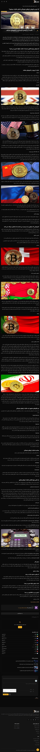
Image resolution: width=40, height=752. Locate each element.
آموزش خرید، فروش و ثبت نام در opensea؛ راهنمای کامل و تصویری (24, 661)
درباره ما (37, 742)
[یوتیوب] (33, 720)
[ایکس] (29, 720)
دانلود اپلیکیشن (36, 740)
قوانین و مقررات (16, 728)
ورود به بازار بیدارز (35, 738)
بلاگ (38, 6)
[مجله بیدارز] (36, 2)
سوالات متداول (16, 725)
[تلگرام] (36, 720)
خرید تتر (38, 733)
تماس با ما (36, 744)
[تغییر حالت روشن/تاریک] (4, 2)
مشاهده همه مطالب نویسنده (23, 607)
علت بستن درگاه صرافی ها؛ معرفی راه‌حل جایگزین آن (26, 670)
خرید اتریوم (37, 731)
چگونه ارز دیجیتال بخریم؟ (35, 602)
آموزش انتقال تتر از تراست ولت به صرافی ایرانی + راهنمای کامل (25, 667)
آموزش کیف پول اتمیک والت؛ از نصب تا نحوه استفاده (26, 664)
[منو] (2, 2)
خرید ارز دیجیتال (37, 727)
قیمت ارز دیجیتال (36, 725)
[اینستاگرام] (38, 720)
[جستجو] (6, 2)
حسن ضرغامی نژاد (30, 607)
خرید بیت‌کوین (37, 729)
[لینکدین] (31, 720)
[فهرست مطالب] (37, 750)
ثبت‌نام (20, 627)
